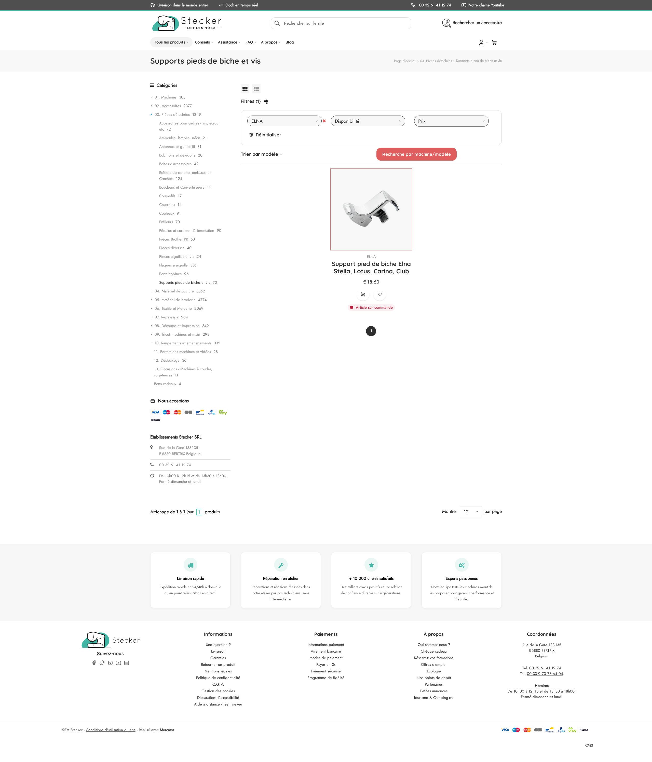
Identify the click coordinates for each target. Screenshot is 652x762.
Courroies (167, 204)
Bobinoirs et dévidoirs (177, 155)
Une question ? (218, 644)
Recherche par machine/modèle (416, 154)
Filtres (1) (251, 101)
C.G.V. (218, 684)
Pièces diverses (171, 248)
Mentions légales (218, 671)
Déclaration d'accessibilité (218, 697)
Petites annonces (433, 691)
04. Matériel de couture (174, 291)
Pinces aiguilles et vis (176, 256)
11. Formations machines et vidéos (182, 352)
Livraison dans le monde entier (182, 5)
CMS (589, 745)
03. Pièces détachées (436, 60)
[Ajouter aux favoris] (379, 294)
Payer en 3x (325, 664)
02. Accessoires (168, 106)
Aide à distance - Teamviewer (218, 704)
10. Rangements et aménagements (183, 343)
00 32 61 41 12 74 (434, 5)
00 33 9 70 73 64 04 (545, 673)
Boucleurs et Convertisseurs (181, 187)
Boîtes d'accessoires (175, 164)
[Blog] (126, 663)
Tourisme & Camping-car (434, 697)
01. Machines (165, 97)
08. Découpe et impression (177, 326)
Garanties (218, 658)
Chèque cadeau (434, 651)
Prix (422, 121)
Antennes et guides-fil (177, 146)
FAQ (249, 42)
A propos (269, 42)
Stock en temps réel (241, 5)
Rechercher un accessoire (477, 22)
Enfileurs (166, 222)
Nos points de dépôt (434, 678)
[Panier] (494, 42)
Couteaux (166, 213)
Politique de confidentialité (218, 678)
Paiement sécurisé (326, 671)
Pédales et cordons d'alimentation (186, 230)
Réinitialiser (268, 135)
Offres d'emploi (433, 664)
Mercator (167, 730)
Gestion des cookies (218, 691)
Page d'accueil (405, 60)
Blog (290, 42)
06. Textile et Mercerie (173, 308)
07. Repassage (167, 317)
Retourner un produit (218, 664)
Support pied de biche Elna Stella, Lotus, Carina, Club (371, 267)
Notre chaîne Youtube (486, 5)
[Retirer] (324, 121)
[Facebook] (94, 663)
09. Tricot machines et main (177, 334)
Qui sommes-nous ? (434, 644)
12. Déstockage (167, 360)
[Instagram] (110, 663)
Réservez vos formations (433, 658)
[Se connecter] (483, 42)
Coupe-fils (167, 196)
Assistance (227, 42)
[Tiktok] (102, 663)
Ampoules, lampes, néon (179, 138)
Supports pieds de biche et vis (184, 282)
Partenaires (434, 684)
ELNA (371, 256)
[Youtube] (118, 663)
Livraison (218, 651)
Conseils (202, 42)
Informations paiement (326, 644)
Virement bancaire (326, 651)
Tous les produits (170, 42)
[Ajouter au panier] (363, 294)
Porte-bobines (170, 274)
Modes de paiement (326, 658)
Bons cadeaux (165, 384)
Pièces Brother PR (173, 239)
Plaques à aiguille (173, 265)
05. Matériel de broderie (175, 300)
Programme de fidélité (325, 678)
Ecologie (434, 671)
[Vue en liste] (256, 88)
